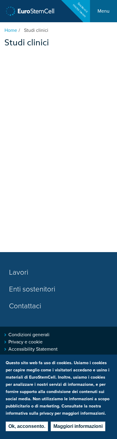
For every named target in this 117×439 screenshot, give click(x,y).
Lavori (18, 272)
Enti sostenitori (32, 289)
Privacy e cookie (25, 342)
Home (10, 30)
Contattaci (25, 306)
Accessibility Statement (33, 349)
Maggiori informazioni (78, 426)
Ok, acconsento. (26, 426)
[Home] (30, 11)
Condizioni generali (29, 335)
